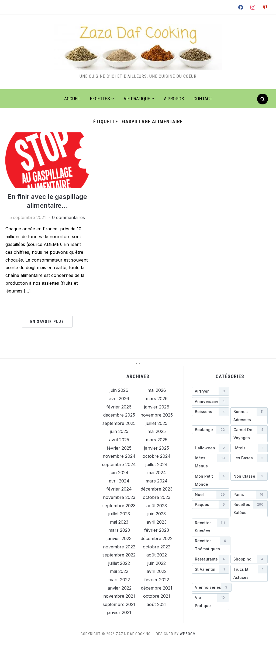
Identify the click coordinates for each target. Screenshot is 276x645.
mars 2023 (119, 530)
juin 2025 (119, 431)
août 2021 (157, 604)
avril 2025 (119, 439)
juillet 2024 (157, 464)
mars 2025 (156, 439)
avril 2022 (157, 571)
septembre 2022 (119, 555)
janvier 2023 (119, 538)
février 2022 (156, 579)
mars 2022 (119, 579)
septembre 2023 (119, 505)
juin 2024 (119, 472)
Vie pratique (137, 98)
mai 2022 (119, 571)
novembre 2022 (119, 546)
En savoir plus (47, 321)
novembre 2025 (156, 415)
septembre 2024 (119, 464)
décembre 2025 (119, 415)
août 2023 (156, 505)
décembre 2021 (156, 588)
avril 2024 (119, 481)
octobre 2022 (156, 546)
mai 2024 (156, 472)
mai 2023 (119, 522)
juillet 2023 (119, 513)
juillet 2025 (156, 423)
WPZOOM (188, 634)
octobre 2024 (157, 456)
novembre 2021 (119, 596)
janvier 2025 (156, 448)
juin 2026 (119, 390)
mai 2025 (156, 431)
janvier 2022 (119, 588)
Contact (203, 98)
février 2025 (119, 448)
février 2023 (156, 530)
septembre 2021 (119, 604)
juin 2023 (156, 513)
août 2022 (156, 555)
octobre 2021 (156, 596)
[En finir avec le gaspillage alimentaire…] (47, 135)
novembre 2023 (119, 497)
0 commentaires (68, 217)
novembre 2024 (119, 456)
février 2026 (119, 407)
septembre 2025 (119, 423)
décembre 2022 (156, 538)
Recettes (100, 98)
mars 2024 (157, 481)
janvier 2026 (156, 407)
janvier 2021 (119, 612)
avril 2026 (119, 398)
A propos (174, 98)
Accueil (72, 98)
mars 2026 (157, 398)
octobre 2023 (156, 497)
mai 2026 (156, 390)
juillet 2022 (119, 563)
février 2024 (119, 489)
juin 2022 (156, 563)
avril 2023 (157, 522)
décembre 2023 (156, 489)
